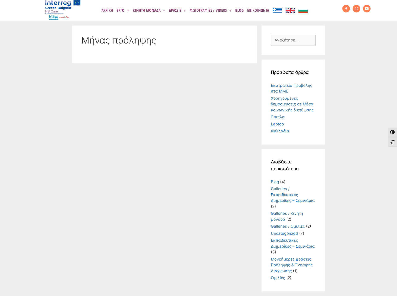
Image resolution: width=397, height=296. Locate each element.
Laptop (277, 124)
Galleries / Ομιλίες (288, 226)
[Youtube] (367, 8)
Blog (275, 182)
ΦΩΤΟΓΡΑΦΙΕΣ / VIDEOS (208, 10)
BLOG (239, 10)
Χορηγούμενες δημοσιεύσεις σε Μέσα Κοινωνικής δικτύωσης (292, 104)
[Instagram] (356, 8)
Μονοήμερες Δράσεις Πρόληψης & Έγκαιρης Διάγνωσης (292, 265)
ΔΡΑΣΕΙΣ (175, 10)
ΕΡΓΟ (120, 10)
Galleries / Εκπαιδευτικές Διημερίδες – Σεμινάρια (293, 194)
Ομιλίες (278, 278)
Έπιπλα (278, 117)
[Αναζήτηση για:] (293, 40)
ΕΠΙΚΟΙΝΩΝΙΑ (258, 10)
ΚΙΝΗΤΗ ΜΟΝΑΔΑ (147, 10)
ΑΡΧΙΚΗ (107, 10)
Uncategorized (284, 233)
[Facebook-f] (346, 8)
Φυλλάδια (280, 131)
